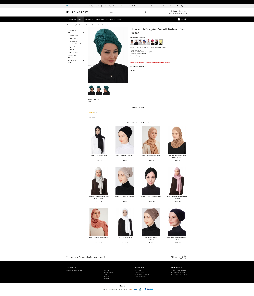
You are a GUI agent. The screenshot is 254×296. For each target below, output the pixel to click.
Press (105, 274)
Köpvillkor (138, 270)
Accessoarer (89, 19)
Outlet (119, 19)
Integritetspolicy (140, 276)
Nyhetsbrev (107, 278)
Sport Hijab (73, 47)
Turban (71, 49)
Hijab (79, 19)
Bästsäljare (100, 19)
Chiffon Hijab (73, 52)
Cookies (106, 276)
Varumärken (109, 19)
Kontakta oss (108, 272)
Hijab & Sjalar (73, 35)
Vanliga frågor (139, 272)
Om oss (106, 270)
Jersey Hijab (73, 41)
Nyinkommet (71, 19)
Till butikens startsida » (138, 66)
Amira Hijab (73, 38)
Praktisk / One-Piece (76, 44)
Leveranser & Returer (142, 274)
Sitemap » (133, 70)
